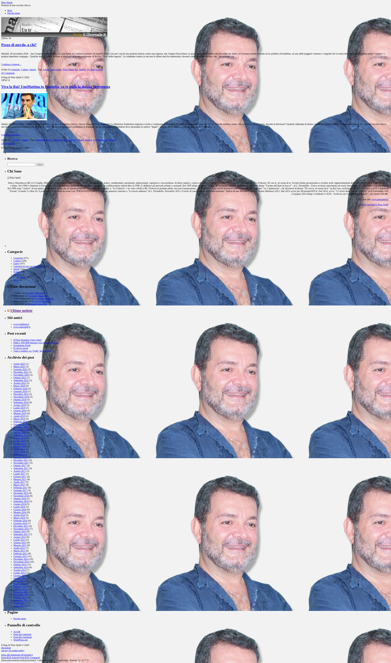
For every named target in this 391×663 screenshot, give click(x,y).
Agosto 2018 (19, 438)
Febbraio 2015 (20, 553)
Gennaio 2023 (20, 369)
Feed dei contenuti (22, 634)
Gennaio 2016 (20, 523)
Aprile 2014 (19, 581)
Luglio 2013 (19, 606)
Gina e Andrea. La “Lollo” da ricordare (32, 351)
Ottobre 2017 (19, 465)
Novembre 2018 (21, 430)
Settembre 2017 (21, 468)
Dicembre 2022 (20, 372)
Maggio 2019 (19, 413)
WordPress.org (20, 640)
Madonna (57, 140)
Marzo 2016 (19, 518)
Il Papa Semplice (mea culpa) (27, 340)
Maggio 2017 (19, 479)
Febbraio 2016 (20, 520)
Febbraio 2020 (20, 388)
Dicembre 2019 (20, 394)
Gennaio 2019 (20, 424)
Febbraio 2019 (20, 421)
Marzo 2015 (19, 551)
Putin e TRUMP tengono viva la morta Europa (35, 342)
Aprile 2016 (19, 515)
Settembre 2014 (21, 567)
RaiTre (82, 69)
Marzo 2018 (19, 452)
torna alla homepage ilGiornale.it (17, 655)
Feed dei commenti (22, 637)
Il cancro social (20, 348)
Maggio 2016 (19, 512)
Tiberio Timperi (84, 140)
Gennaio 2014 (20, 589)
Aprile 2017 (19, 482)
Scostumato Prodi (21, 345)
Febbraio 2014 (20, 586)
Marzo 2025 (19, 366)
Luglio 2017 (19, 474)
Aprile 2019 (19, 416)
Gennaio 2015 (20, 556)
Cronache (15, 69)
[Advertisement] (30, 227)
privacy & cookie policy (12, 650)
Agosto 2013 (19, 603)
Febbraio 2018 (20, 454)
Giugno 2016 (19, 509)
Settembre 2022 (21, 380)
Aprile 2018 (19, 449)
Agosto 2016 (19, 504)
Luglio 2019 (19, 408)
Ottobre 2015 (19, 531)
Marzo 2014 (19, 584)
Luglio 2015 (19, 540)
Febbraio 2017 (20, 487)
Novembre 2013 (21, 595)
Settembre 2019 (21, 402)
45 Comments (8, 73)
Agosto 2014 (19, 570)
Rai (76, 69)
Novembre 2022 (21, 375)
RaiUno (72, 140)
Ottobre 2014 (19, 564)
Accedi (16, 631)
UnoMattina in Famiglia (104, 140)
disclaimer (6, 648)
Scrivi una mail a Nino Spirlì (374, 204)
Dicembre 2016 (20, 493)
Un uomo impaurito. (35, 293)
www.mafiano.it (21, 324)
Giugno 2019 (19, 410)
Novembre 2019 (21, 397)
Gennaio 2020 (20, 391)
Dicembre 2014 (20, 559)
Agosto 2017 (19, 471)
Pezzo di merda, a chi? (19, 45)
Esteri (16, 263)
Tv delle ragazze (95, 69)
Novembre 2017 (21, 463)
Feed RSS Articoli (10, 657)
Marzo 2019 (19, 419)
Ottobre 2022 (19, 377)
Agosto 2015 (19, 537)
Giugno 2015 (19, 542)
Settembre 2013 (21, 600)
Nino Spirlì (68, 69)
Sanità (16, 274)
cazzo (49, 140)
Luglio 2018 (19, 441)
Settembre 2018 (21, 435)
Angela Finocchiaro (52, 69)
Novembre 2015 (21, 529)
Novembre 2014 (21, 562)
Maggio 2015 (19, 545)
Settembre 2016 (21, 501)
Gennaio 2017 (20, 490)
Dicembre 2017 (20, 460)
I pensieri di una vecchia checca (28, 266)
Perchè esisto (13, 13)
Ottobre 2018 (19, 432)
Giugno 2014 (19, 575)
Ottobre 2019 (19, 399)
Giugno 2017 (19, 476)
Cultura (24, 69)
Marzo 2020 (19, 386)
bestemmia (40, 140)
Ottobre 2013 (19, 597)
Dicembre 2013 (20, 592)
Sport (16, 280)
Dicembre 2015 (20, 526)
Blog (9, 10)
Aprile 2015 (19, 548)
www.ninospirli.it (380, 199)
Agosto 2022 (19, 383)
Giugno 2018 (19, 443)
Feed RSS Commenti (29, 657)
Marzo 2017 (19, 485)
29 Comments (8, 143)
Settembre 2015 (21, 534)
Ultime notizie (21, 310)
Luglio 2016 (19, 507)
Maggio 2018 (19, 446)
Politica (17, 271)
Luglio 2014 (19, 573)
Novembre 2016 (21, 496)
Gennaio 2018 (20, 457)
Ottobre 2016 (19, 498)
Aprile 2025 (19, 364)
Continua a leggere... (11, 64)
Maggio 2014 (19, 578)
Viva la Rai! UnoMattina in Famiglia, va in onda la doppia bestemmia (55, 87)
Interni (32, 69)
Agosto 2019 (19, 405)
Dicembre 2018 (20, 427)
